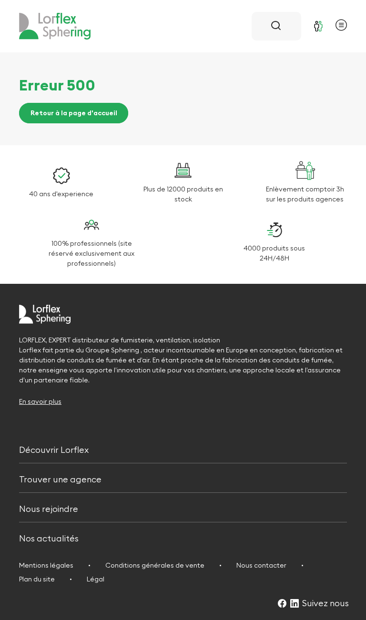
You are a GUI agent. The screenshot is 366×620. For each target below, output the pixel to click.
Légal (95, 579)
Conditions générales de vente (154, 565)
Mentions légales (46, 565)
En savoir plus (40, 401)
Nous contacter (261, 565)
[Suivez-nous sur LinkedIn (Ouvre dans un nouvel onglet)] (294, 604)
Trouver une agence (60, 478)
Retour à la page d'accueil (73, 113)
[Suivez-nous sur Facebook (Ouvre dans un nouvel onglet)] (282, 604)
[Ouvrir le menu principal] (341, 26)
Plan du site (37, 579)
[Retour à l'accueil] (55, 26)
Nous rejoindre (48, 507)
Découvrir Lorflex (54, 448)
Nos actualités (49, 537)
